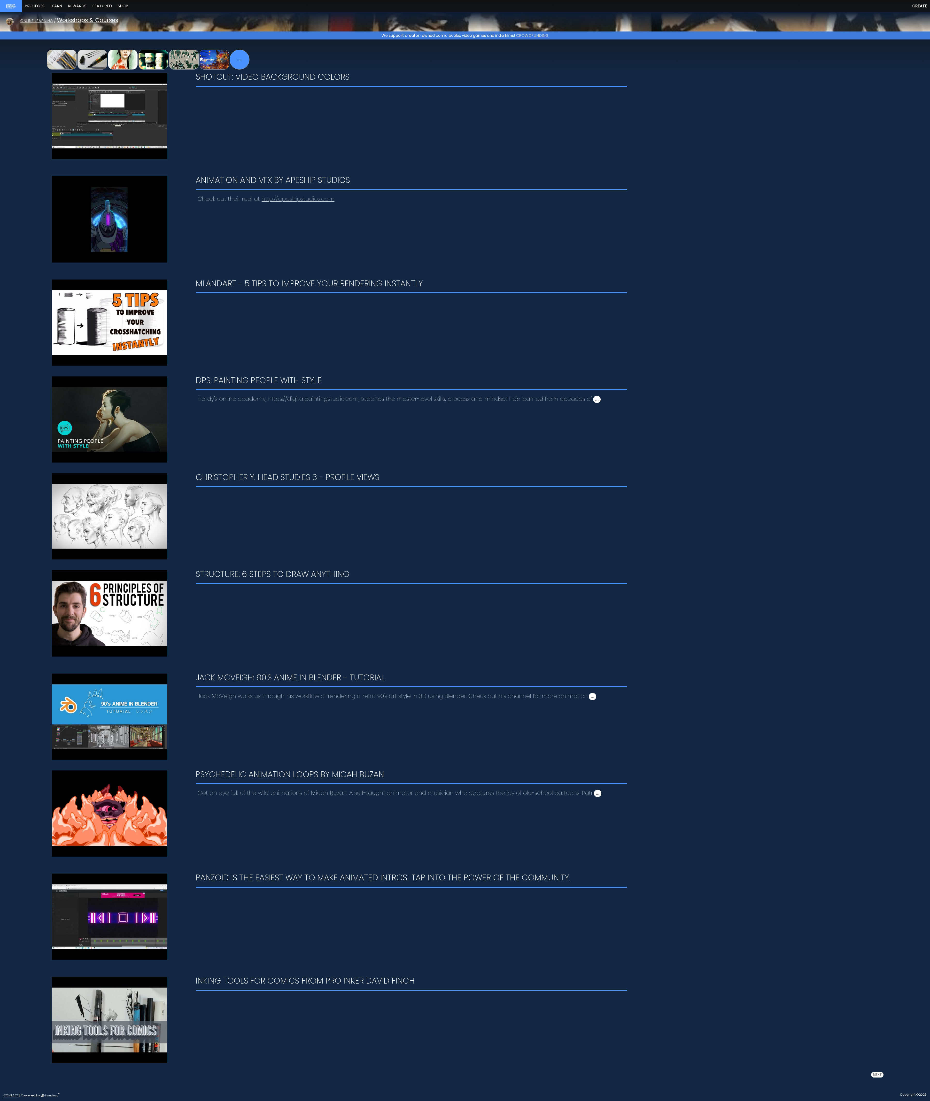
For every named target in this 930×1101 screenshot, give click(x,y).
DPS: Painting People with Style (259, 381)
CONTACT (11, 1095)
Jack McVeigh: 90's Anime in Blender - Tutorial (290, 678)
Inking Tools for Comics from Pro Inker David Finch (305, 981)
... (597, 399)
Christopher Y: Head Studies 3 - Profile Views (287, 478)
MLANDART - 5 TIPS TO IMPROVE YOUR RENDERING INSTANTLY (309, 284)
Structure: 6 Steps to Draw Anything (272, 575)
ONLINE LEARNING (36, 20)
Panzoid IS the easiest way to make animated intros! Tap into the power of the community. (383, 878)
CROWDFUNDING (532, 35)
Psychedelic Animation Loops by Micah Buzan (290, 775)
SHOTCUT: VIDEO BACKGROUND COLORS (272, 78)
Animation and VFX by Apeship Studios (273, 181)
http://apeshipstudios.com (298, 199)
